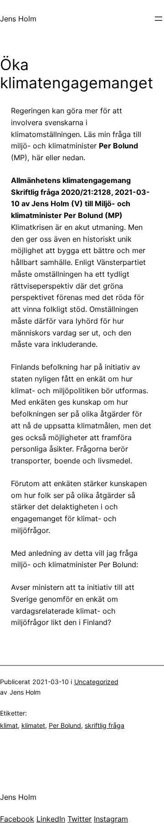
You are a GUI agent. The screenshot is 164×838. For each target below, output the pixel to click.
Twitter (79, 818)
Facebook (17, 818)
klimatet (33, 725)
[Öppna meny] (158, 18)
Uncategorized (96, 682)
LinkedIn (50, 818)
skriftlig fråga (104, 725)
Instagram (111, 818)
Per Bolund (65, 725)
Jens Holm (18, 18)
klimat (9, 725)
